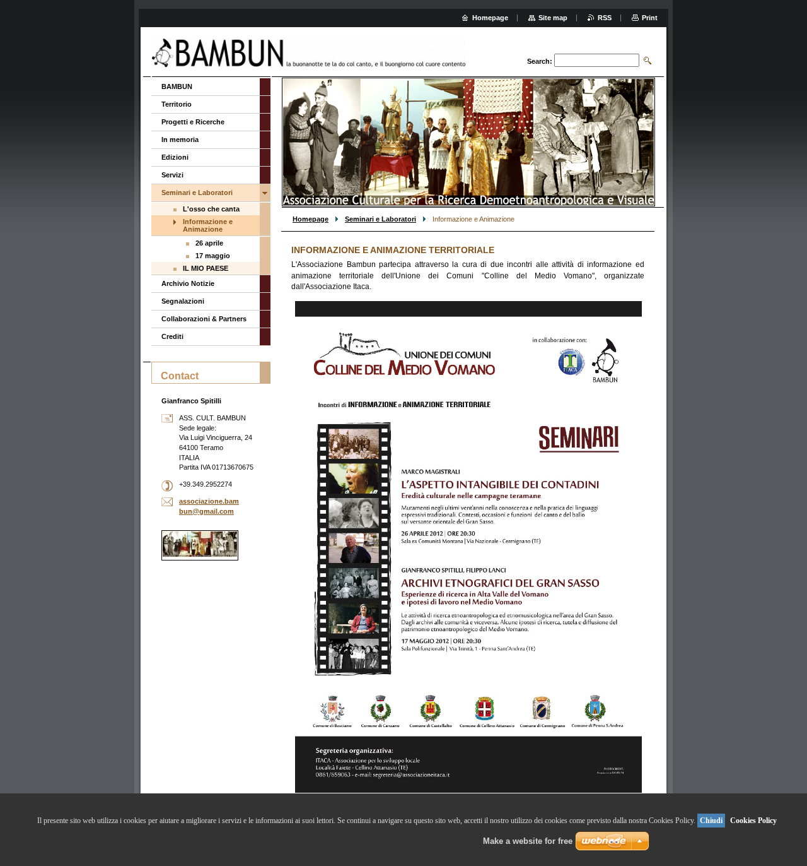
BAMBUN (176, 86)
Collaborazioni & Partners (204, 319)
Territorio (176, 104)
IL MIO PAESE (205, 268)
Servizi (172, 175)
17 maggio (212, 255)
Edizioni (175, 157)
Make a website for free (527, 841)
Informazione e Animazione (208, 225)
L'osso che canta (211, 209)
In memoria (180, 139)
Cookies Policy (753, 820)
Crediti (172, 336)
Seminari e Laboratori (380, 219)
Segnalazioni (182, 301)
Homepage (310, 219)
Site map (552, 17)
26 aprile (209, 243)
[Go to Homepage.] (309, 53)
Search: (539, 61)
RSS (605, 17)
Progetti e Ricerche (192, 122)
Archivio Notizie (187, 283)
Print (650, 17)
